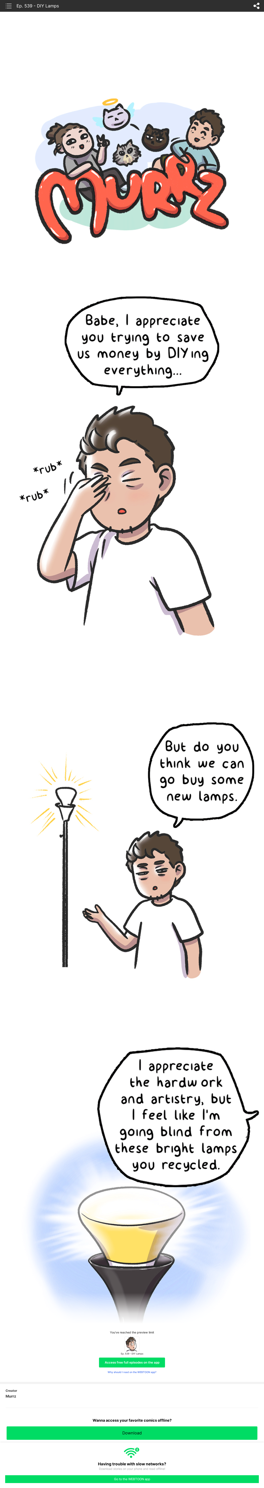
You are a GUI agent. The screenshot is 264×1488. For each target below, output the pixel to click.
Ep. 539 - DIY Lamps (37, 5)
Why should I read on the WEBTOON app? (132, 1372)
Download (132, 1433)
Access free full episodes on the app (132, 1362)
